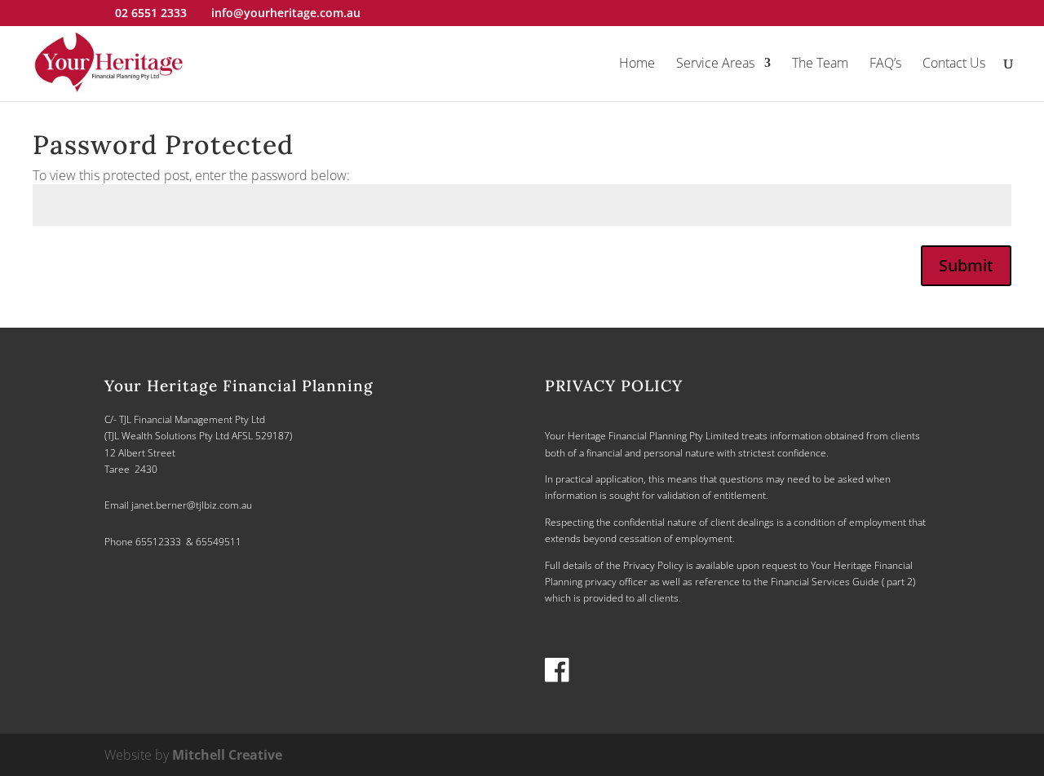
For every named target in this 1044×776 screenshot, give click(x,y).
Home (637, 64)
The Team (820, 64)
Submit (966, 265)
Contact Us (953, 64)
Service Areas (715, 64)
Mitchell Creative (227, 755)
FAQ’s (885, 64)
